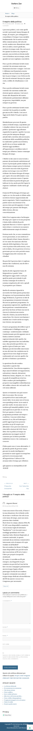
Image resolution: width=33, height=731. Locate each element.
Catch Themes (22, 728)
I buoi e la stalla (8, 702)
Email (5, 635)
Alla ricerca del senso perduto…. (13, 696)
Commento (7, 601)
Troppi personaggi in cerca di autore (14, 700)
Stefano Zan (16, 4)
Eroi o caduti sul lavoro (10, 694)
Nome (5, 627)
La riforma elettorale (10, 686)
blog (13, 13)
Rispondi (5, 586)
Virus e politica (8, 692)
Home (7, 13)
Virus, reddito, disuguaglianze (12, 698)
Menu (17, 8)
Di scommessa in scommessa (12, 688)
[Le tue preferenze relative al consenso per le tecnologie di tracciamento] (30, 728)
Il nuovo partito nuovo (10, 704)
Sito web (6, 644)
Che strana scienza (9, 690)
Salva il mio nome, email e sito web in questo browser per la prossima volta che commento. (16, 656)
